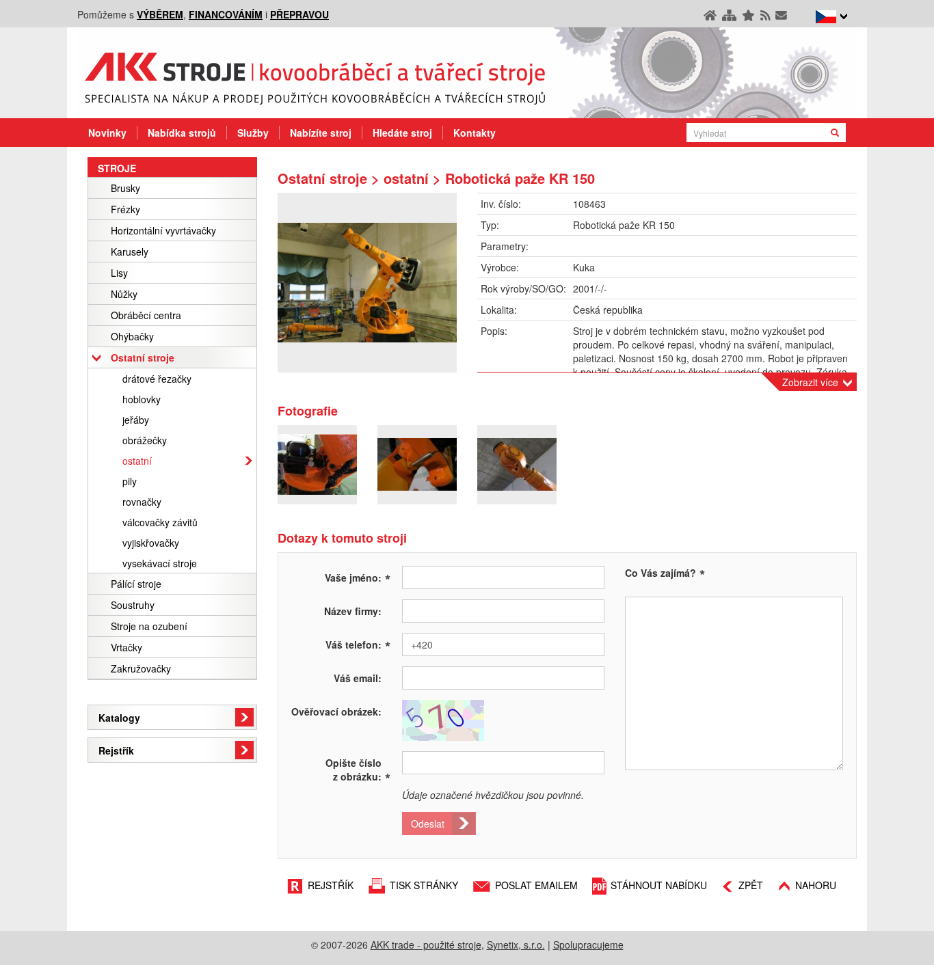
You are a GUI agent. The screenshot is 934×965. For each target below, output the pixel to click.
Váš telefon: (357, 643)
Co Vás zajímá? (660, 573)
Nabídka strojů (182, 132)
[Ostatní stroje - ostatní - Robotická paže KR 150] (367, 282)
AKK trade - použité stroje (426, 944)
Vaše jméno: (357, 576)
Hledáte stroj (402, 132)
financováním (226, 14)
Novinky (107, 132)
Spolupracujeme (588, 944)
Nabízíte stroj (320, 132)
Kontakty (474, 132)
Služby (253, 132)
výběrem (160, 14)
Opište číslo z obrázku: (357, 769)
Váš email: (358, 678)
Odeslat (427, 823)
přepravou (299, 14)
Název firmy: (353, 611)
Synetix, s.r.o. (516, 944)
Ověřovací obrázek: (336, 711)
